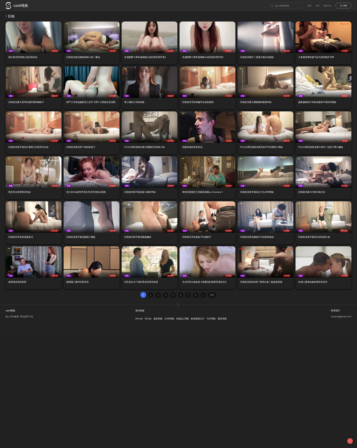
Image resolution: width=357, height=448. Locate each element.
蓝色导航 (158, 318)
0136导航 (169, 318)
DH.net (139, 318)
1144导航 (211, 318)
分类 (317, 5)
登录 (345, 5)
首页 (309, 5)
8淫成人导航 (182, 318)
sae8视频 (20, 5)
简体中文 (327, 5)
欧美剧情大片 (197, 318)
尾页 (212, 294)
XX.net (148, 318)
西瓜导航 (222, 318)
